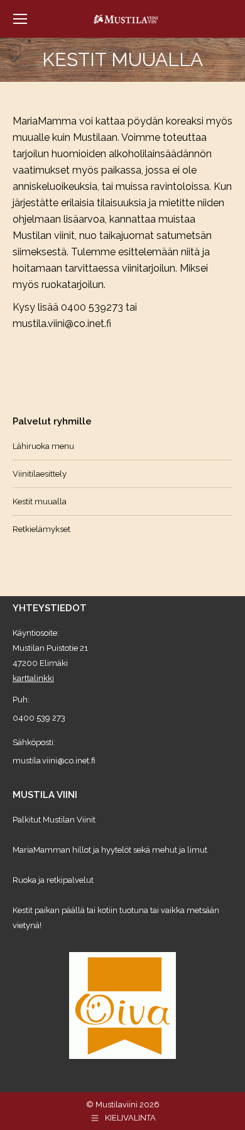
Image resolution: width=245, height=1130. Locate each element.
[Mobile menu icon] (20, 18)
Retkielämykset (41, 529)
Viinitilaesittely (40, 474)
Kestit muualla (40, 501)
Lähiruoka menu (43, 446)
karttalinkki (33, 678)
